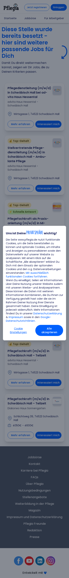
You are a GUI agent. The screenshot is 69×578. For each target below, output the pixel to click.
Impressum (16, 317)
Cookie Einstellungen (18, 330)
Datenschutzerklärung (47, 313)
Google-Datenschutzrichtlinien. (28, 319)
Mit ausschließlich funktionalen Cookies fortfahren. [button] (27, 274)
